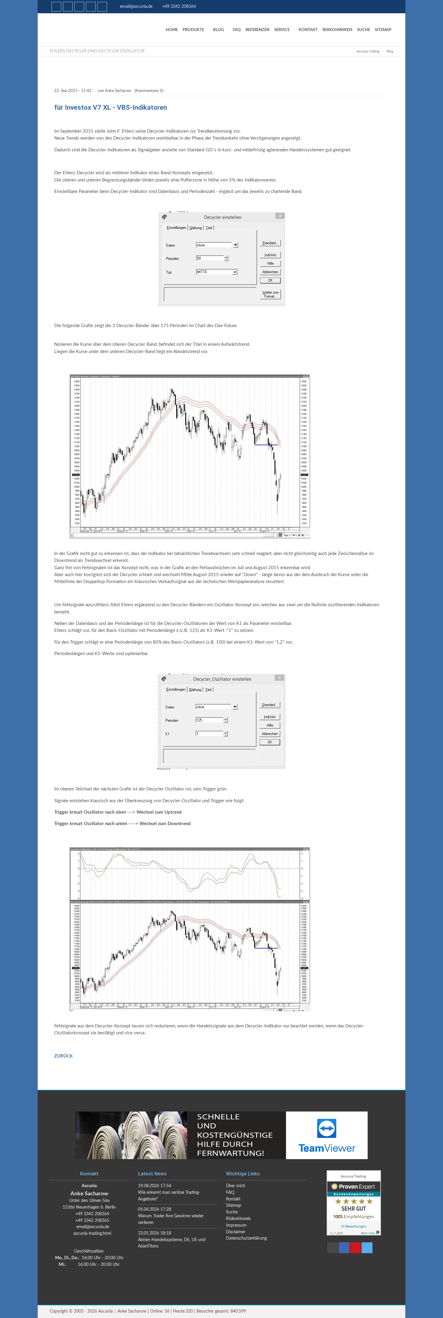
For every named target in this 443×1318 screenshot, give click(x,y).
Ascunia (95, 29)
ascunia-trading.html (92, 1233)
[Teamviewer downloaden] (221, 1135)
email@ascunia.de (136, 7)
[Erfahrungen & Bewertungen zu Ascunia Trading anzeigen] (354, 1234)
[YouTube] (91, 6)
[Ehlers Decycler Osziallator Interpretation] (189, 1009)
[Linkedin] (56, 6)
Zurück (63, 1056)
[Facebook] (68, 6)
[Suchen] (79, 6)
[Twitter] (102, 6)
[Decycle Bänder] (189, 537)
